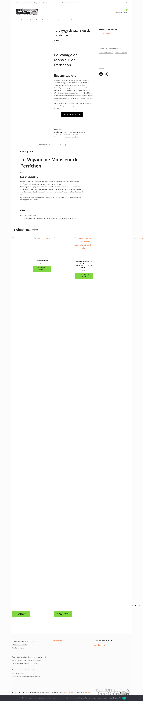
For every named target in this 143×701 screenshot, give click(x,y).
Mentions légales (121, 53)
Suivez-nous (57, 641)
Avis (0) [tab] (63, 145)
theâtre (75, 137)
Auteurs (68, 132)
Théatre (75, 134)
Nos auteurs (66, 3)
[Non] (141, 698)
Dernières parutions (23, 3)
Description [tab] (44, 145)
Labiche (82, 132)
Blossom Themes (67, 692)
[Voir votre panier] (125, 11)
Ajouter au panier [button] (22, 614)
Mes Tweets (104, 34)
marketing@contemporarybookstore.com (26, 676)
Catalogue (52, 3)
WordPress (86, 692)
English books (39, 3)
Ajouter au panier (72, 114)
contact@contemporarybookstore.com (25, 663)
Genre (75, 132)
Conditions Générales (106, 53)
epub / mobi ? (79, 3)
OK (124, 698)
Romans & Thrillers (62, 134)
